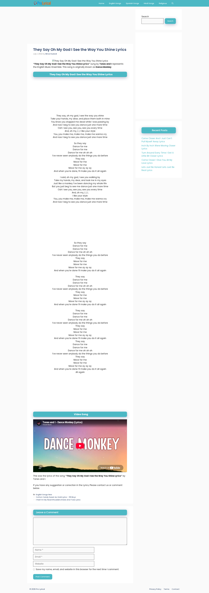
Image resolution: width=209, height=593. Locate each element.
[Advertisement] (80, 26)
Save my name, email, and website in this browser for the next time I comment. (77, 569)
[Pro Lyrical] (42, 3)
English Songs (115, 3)
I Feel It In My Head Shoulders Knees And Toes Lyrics (58, 500)
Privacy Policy (155, 589)
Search (145, 16)
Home (101, 3)
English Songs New (44, 494)
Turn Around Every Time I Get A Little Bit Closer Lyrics (158, 154)
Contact (175, 589)
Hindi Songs (149, 3)
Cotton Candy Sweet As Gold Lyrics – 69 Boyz (56, 497)
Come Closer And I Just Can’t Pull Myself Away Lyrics (157, 140)
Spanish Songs (132, 3)
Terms (166, 589)
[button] (172, 3)
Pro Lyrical (40, 589)
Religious (163, 3)
